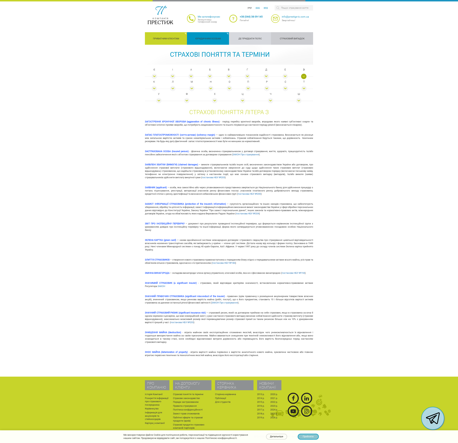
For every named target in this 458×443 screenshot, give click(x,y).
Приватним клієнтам (166, 38)
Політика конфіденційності (188, 409)
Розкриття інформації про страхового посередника (156, 401)
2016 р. (260, 406)
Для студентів (222, 402)
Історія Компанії (153, 394)
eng (266, 7)
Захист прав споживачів (186, 413)
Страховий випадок (292, 38)
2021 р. (274, 398)
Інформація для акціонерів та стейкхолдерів (153, 415)
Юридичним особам (208, 38)
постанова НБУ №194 (293, 273)
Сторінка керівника (225, 394)
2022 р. (274, 402)
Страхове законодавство (186, 398)
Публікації (220, 398)
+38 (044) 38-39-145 (251, 16)
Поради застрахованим (186, 402)
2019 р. (260, 417)
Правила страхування (185, 406)
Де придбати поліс (250, 38)
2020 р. (274, 394)
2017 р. (260, 409)
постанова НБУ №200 (249, 194)
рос (258, 7)
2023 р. (274, 406)
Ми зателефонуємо (209, 16)
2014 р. (260, 398)
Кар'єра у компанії (155, 423)
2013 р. (260, 394)
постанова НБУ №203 (213, 177)
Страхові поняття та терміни (220, 54)
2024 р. (274, 409)
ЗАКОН (161, 286)
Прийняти (308, 436)
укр (250, 7)
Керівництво (152, 408)
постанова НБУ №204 (247, 213)
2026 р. (274, 417)
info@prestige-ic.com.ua (295, 16)
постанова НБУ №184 (223, 263)
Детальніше (276, 436)
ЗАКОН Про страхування (246, 154)
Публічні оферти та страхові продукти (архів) (188, 419)
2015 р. (260, 402)
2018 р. (260, 413)
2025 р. (274, 413)
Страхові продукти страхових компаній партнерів (188, 426)
